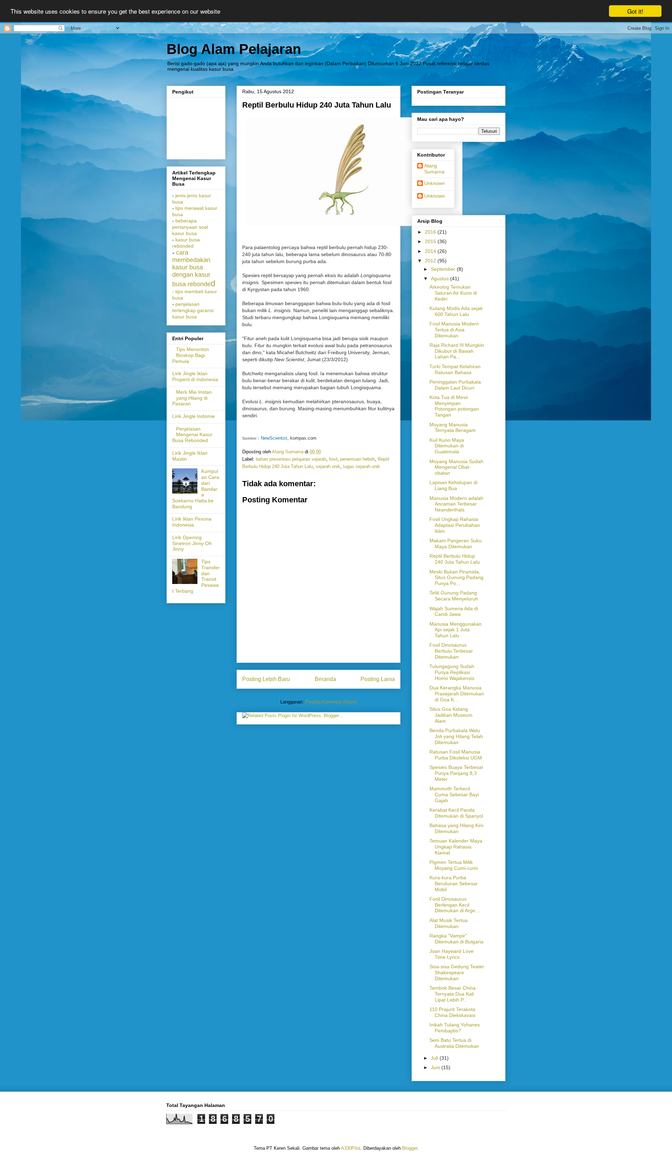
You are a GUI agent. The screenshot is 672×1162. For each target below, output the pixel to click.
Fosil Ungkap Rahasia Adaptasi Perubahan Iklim (454, 525)
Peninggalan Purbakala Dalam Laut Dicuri (455, 385)
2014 (431, 251)
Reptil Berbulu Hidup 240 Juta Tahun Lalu (454, 559)
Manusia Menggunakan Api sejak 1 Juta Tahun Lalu (455, 630)
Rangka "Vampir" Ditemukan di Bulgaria (456, 938)
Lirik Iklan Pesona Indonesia (191, 522)
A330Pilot (350, 1148)
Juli (435, 1058)
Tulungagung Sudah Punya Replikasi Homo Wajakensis (451, 672)
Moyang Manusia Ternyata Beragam (452, 427)
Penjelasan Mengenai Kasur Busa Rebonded (192, 435)
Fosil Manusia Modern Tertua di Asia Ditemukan (454, 329)
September (444, 269)
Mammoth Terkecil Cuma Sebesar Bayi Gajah (454, 794)
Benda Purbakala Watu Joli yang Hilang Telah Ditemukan (456, 736)
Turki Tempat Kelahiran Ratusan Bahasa (455, 369)
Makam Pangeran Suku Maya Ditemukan (455, 543)
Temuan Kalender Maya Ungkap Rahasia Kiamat (455, 846)
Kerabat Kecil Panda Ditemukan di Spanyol (456, 813)
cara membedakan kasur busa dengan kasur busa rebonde (191, 268)
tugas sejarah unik (361, 466)
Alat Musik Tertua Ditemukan (448, 923)
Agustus (440, 278)
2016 (431, 232)
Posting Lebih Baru (266, 679)
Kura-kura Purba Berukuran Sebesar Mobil (453, 883)
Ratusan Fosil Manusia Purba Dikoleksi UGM (455, 755)
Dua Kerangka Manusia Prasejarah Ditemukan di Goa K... (456, 693)
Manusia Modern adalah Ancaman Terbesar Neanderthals (456, 504)
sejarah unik (328, 466)
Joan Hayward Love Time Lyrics (451, 954)
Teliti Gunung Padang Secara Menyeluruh (453, 595)
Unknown (434, 183)
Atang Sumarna (434, 168)
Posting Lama (377, 679)
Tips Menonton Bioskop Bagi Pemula (190, 355)
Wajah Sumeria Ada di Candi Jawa (453, 611)
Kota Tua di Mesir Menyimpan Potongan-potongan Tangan (454, 406)
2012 (431, 260)
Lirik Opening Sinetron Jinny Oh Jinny (192, 543)
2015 (431, 241)
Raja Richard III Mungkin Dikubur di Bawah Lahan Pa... (456, 351)
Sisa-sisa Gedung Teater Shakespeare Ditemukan (456, 972)
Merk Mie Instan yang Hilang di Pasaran (192, 398)
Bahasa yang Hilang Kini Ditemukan (456, 828)
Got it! (635, 11)
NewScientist (274, 438)
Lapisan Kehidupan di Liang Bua (453, 485)
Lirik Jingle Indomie (193, 416)
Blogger (409, 1148)
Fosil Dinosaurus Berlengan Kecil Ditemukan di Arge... (454, 905)
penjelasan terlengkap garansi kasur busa (193, 310)
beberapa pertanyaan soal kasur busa (190, 227)
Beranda (325, 679)
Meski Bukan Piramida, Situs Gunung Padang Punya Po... (456, 577)
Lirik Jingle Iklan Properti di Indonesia (195, 376)
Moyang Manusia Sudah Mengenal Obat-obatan (456, 467)
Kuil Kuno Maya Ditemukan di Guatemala (446, 446)
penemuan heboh (357, 459)
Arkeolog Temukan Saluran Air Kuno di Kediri (453, 293)
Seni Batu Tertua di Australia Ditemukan (454, 1043)
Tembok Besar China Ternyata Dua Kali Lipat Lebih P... (452, 994)
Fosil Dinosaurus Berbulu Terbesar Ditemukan (451, 651)
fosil (333, 459)
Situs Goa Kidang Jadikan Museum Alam (450, 715)
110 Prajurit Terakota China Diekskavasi (452, 1012)
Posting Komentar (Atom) (331, 701)
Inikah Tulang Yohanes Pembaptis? (454, 1027)
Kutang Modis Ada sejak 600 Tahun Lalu (456, 311)
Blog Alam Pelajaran (234, 49)
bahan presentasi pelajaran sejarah (291, 459)
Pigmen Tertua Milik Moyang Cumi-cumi (453, 865)
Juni (436, 1067)
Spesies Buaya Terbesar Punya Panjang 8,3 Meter (456, 773)
